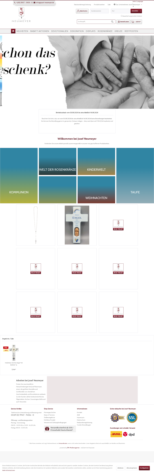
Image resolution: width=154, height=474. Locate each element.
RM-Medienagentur (73, 448)
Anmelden (135, 11)
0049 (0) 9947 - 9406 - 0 (22, 415)
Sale (109, 4)
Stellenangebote (49, 417)
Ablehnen (120, 468)
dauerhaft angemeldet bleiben (132, 16)
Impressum (80, 417)
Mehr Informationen (8, 470)
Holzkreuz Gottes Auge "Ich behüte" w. (14, 364)
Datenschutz (81, 420)
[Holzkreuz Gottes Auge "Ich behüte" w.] (13, 352)
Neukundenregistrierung (82, 4)
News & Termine (49, 415)
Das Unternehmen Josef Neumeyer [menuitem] (127, 4)
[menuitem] (82, 11)
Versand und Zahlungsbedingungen (55, 422)
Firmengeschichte (50, 412)
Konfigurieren (144, 468)
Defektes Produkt (49, 420)
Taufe (77, 72)
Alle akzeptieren (132, 468)
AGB (78, 415)
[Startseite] (13, 31)
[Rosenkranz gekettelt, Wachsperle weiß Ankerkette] (35, 225)
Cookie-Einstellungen (84, 425)
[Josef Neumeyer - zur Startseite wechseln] (21, 14)
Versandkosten (63, 443)
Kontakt (79, 412)
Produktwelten (99, 4)
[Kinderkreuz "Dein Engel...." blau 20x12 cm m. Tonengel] (77, 225)
